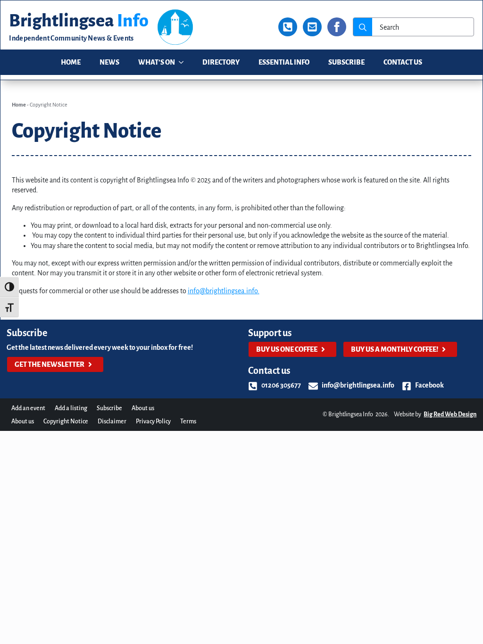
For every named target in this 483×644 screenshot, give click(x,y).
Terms (188, 421)
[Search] (362, 27)
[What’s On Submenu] (184, 62)
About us (143, 408)
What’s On (156, 62)
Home (71, 62)
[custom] (287, 26)
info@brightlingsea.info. (223, 291)
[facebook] (336, 26)
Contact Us (402, 62)
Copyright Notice (65, 421)
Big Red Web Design (450, 414)
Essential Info (283, 62)
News (109, 62)
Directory (221, 62)
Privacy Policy (153, 421)
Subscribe (346, 62)
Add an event (28, 408)
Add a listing (71, 408)
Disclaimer (112, 421)
